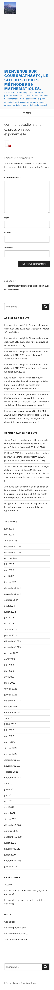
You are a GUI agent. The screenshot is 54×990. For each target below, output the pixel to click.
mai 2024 (9, 623)
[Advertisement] (27, 42)
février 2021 (10, 819)
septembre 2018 (12, 860)
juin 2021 (9, 795)
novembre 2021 (12, 766)
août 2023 (9, 659)
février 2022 (10, 748)
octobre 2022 (11, 706)
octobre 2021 (11, 772)
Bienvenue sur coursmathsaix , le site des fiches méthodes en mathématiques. (26, 80)
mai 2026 (9, 534)
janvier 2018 (10, 866)
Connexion (9, 922)
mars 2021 (9, 813)
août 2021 (9, 783)
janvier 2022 (10, 754)
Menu (28, 112)
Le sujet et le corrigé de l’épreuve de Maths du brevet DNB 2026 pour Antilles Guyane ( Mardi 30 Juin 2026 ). (26, 342)
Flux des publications (15, 927)
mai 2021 (9, 801)
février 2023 (10, 688)
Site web (8, 247)
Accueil (8, 884)
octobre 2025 (11, 558)
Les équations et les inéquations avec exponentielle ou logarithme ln (25, 507)
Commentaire (12, 177)
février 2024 (10, 629)
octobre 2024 (11, 600)
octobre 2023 (11, 653)
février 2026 (10, 540)
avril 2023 (9, 677)
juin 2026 (9, 528)
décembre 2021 (12, 760)
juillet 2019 (10, 854)
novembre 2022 (12, 700)
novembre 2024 (12, 594)
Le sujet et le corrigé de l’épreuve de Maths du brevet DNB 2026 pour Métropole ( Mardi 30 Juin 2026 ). (26, 329)
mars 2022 (9, 742)
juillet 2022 (10, 724)
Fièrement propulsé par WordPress (20, 983)
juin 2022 (9, 730)
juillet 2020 (10, 843)
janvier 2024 (10, 635)
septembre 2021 (12, 777)
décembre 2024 (12, 588)
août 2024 (9, 606)
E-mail (7, 232)
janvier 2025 (10, 582)
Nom (6, 217)
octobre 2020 (11, 831)
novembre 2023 (12, 647)
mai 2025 (9, 570)
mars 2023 (9, 683)
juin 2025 (9, 564)
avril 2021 (9, 807)
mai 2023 (9, 671)
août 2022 (9, 718)
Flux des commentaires (16, 933)
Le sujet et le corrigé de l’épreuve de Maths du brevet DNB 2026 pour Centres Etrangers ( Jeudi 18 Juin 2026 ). (27, 368)
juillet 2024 (10, 612)
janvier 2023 (10, 694)
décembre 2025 (12, 546)
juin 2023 (9, 665)
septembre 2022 (12, 712)
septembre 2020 (13, 837)
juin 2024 (9, 617)
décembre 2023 (12, 641)
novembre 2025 (12, 552)
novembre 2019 (12, 849)
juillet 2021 (10, 789)
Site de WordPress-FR (15, 939)
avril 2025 (9, 576)
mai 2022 (9, 736)
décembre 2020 (12, 825)
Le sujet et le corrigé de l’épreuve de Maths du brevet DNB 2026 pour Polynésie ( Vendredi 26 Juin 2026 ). (26, 355)
